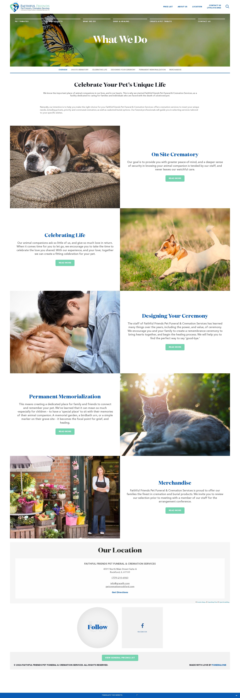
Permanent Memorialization (65, 396)
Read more (176, 178)
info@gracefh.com (120, 583)
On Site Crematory (175, 154)
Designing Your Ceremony (175, 316)
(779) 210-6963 (214, 8)
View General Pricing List (120, 658)
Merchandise (175, 483)
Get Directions (120, 592)
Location (197, 7)
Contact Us (215, 5)
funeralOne (219, 665)
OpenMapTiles (212, 602)
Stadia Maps (201, 602)
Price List (168, 7)
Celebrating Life (65, 235)
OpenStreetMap (224, 602)
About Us (182, 7)
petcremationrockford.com (120, 587)
